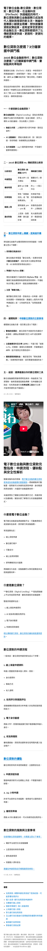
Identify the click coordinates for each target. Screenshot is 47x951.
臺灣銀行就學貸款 (13, 922)
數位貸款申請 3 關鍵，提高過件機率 (22, 234)
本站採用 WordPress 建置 (22, 947)
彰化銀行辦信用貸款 (14, 912)
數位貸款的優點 (13, 758)
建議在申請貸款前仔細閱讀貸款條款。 (19, 869)
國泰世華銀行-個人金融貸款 (17, 906)
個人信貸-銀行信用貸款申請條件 (19, 900)
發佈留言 (18, 394)
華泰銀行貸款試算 (13, 925)
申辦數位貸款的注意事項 (31, 318)
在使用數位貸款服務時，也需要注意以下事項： (23, 836)
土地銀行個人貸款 (13, 909)
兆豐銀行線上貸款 (13, 903)
